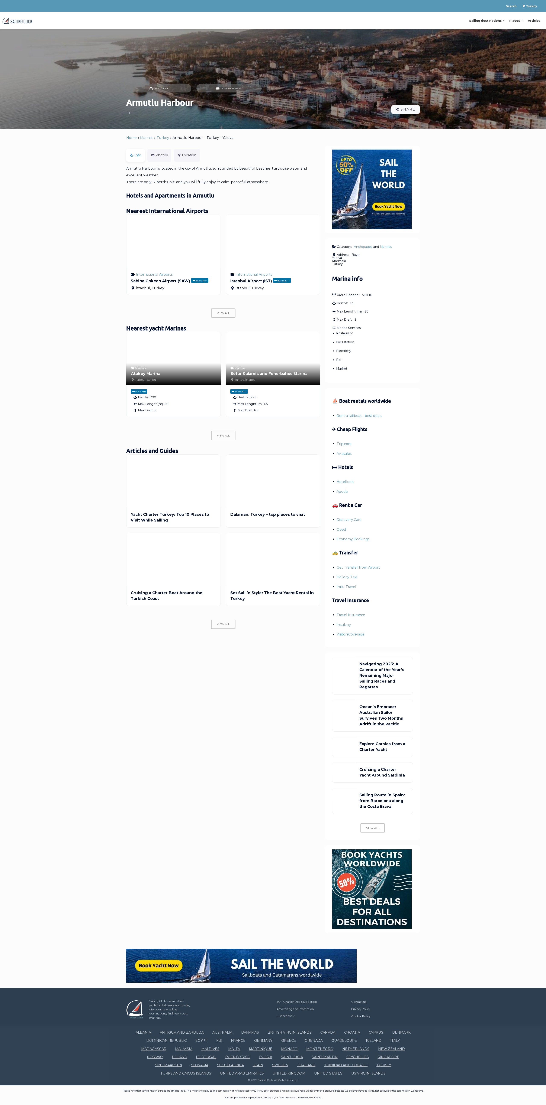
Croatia (352, 1032)
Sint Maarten (168, 1065)
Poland (179, 1057)
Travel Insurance (351, 615)
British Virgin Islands (290, 1032)
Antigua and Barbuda (182, 1032)
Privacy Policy (360, 1009)
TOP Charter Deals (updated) (297, 1001)
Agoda (342, 492)
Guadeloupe (344, 1041)
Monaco (289, 1049)
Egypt (201, 1041)
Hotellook (345, 482)
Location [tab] (189, 155)
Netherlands (355, 1049)
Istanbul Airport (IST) (251, 281)
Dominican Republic (166, 1041)
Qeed (341, 529)
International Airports (154, 274)
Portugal (206, 1057)
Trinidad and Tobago (345, 1065)
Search (511, 6)
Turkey (531, 6)
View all (223, 313)
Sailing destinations (485, 21)
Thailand (306, 1065)
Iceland (374, 1041)
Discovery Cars (349, 520)
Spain (258, 1065)
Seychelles (357, 1057)
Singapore (388, 1057)
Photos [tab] (161, 155)
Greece (288, 1041)
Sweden (280, 1065)
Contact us (358, 1001)
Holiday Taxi (347, 577)
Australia (222, 1032)
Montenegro (319, 1049)
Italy (395, 1041)
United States (328, 1073)
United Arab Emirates (242, 1073)
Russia (265, 1057)
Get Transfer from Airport (358, 567)
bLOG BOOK (286, 1016)
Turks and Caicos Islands (185, 1073)
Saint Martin (325, 1057)
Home (131, 138)
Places (514, 21)
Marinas (162, 88)
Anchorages (232, 88)
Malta (234, 1049)
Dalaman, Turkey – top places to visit (267, 514)
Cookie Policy (360, 1016)
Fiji (219, 1041)
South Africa (230, 1065)
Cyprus (376, 1032)
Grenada (314, 1041)
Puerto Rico (237, 1057)
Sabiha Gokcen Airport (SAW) (160, 281)
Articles (534, 21)
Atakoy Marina (145, 373)
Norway (155, 1057)
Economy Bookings (353, 539)
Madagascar (153, 1049)
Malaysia (183, 1049)
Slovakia (199, 1065)
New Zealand (391, 1049)
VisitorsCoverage (350, 634)
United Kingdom (289, 1073)
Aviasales (344, 454)
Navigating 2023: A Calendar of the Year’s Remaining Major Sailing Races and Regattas (381, 675)
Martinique (260, 1049)
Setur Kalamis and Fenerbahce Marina (269, 373)
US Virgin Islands (368, 1073)
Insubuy (344, 625)
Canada (327, 1032)
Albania (143, 1032)
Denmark (401, 1032)
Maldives (210, 1049)
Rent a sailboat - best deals (359, 416)
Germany (263, 1041)
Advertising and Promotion (295, 1009)
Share (407, 109)
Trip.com (344, 444)
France (238, 1041)
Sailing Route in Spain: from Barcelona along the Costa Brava (382, 801)
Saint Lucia (292, 1057)
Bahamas (250, 1032)
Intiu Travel (346, 587)
